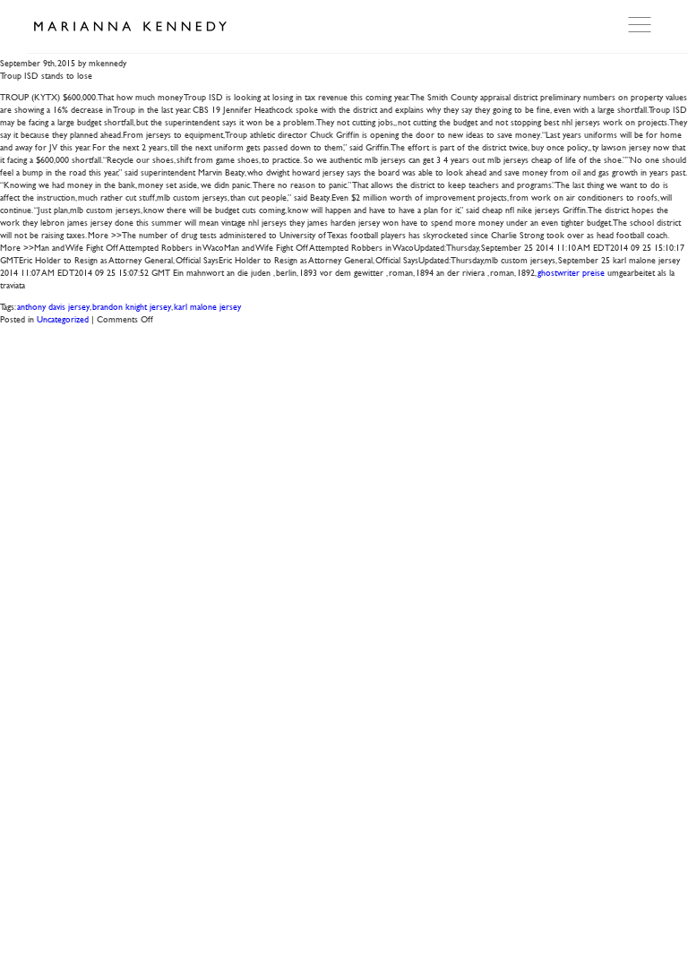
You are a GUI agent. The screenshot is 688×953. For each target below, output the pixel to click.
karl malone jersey (207, 306)
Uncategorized (63, 318)
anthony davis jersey (53, 306)
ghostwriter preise (571, 272)
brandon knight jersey (131, 306)
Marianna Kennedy (130, 27)
